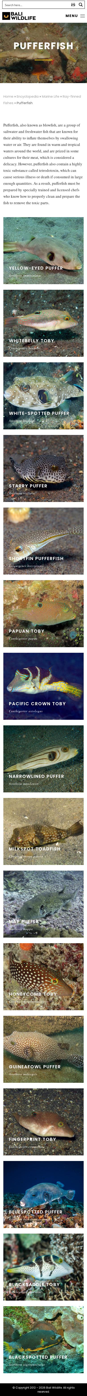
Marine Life (50, 96)
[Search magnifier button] (81, 4)
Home (8, 96)
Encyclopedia (28, 96)
